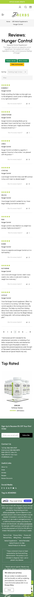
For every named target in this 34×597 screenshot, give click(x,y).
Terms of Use (7, 535)
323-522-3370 (15, 450)
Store (3, 470)
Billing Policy (17, 537)
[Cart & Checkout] (30, 6)
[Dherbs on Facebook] (1, 488)
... (26, 332)
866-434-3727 (12, 448)
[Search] (25, 6)
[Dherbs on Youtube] (13, 488)
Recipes (3, 475)
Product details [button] (11, 61)
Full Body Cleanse (17, 408)
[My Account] (20, 6)
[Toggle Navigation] (2, 14)
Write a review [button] (23, 61)
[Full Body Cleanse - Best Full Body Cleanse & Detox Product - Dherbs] (17, 386)
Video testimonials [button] (17, 64)
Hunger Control (17, 40)
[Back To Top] (28, 5)
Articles (3, 473)
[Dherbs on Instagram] (6, 488)
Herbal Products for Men (17, 543)
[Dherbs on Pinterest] (10, 488)
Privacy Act (27, 535)
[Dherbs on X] (4, 488)
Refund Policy (7, 537)
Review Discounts (6, 478)
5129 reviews (20, 410)
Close (9, 590)
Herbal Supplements (10, 541)
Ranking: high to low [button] (15, 72)
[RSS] (16, 488)
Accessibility (27, 537)
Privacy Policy (17, 535)
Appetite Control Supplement (17, 45)
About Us (4, 467)
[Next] (30, 332)
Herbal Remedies (24, 541)
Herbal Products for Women (17, 545)
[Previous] (4, 332)
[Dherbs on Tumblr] (8, 488)
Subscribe (26, 435)
